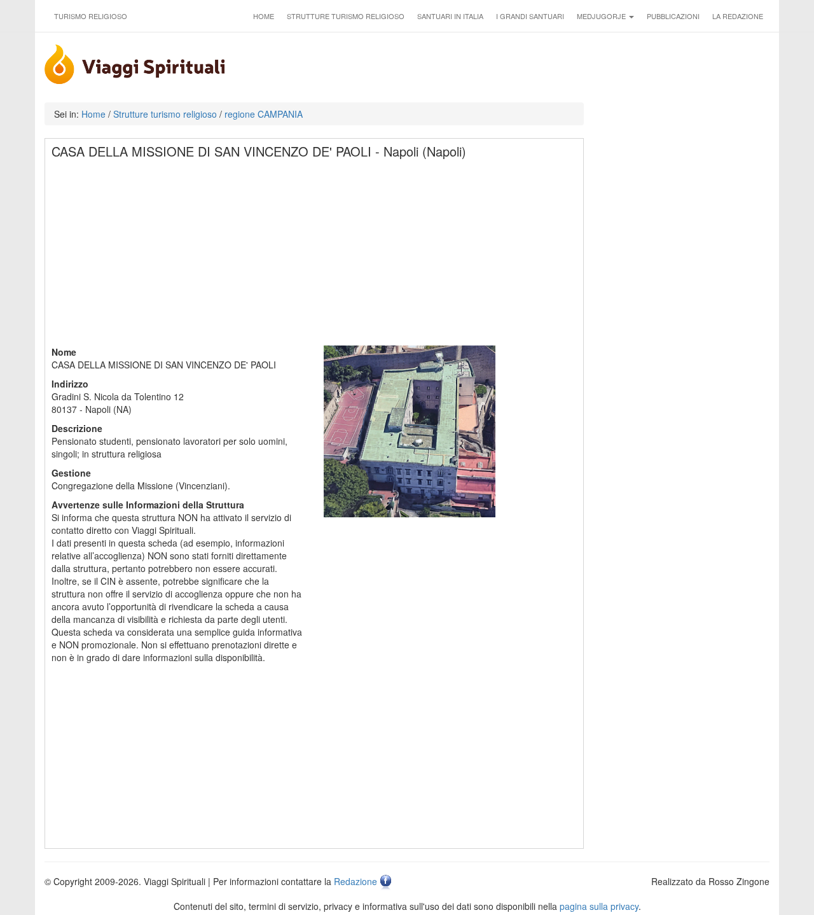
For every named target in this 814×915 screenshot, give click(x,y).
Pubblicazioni (673, 16)
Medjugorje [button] (602, 16)
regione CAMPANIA (263, 114)
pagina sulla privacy (599, 906)
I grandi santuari (530, 16)
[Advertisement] (315, 256)
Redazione (355, 881)
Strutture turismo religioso (345, 16)
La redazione (737, 16)
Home (263, 16)
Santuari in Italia (450, 16)
